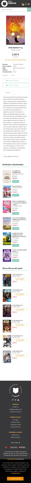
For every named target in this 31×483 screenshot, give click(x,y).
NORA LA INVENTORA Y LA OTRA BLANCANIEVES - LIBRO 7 (19, 203)
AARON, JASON (15, 50)
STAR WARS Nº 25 (17, 275)
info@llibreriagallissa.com (15, 409)
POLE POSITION (16, 186)
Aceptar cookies (15, 479)
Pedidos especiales (15, 437)
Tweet (13, 75)
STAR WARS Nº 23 (17, 305)
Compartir (5, 75)
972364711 (16, 407)
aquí (15, 471)
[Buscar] (29, 9)
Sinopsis (7, 92)
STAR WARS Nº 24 (17, 290)
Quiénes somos (15, 435)
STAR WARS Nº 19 (17, 351)
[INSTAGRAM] (15, 399)
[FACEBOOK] (12, 399)
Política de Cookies (15, 422)
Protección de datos (15, 427)
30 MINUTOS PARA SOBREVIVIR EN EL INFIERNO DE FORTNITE (19, 235)
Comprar (15, 181)
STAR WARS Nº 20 (17, 336)
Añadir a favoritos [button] (13, 81)
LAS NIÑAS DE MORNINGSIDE (16, 172)
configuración (15, 473)
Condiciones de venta (15, 424)
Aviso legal (15, 420)
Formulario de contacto (15, 412)
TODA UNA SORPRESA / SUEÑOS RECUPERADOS (19, 218)
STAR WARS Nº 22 (17, 320)
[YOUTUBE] (18, 399)
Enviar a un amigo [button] (13, 85)
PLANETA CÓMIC (18, 64)
